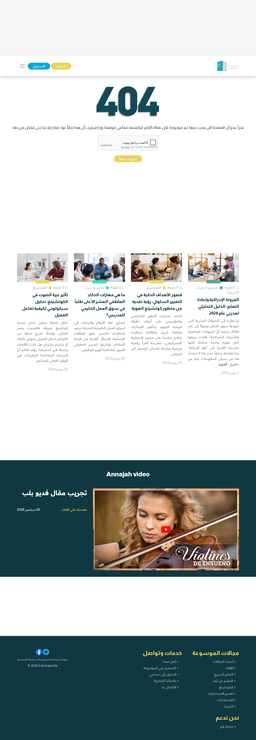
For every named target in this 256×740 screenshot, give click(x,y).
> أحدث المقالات (224, 662)
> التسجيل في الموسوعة (161, 668)
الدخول (61, 66)
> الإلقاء (231, 668)
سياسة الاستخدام (26, 659)
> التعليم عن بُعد (224, 681)
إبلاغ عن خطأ (128, 159)
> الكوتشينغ (227, 687)
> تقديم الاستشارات (222, 693)
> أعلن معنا (171, 662)
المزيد (222, 364)
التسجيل (39, 66)
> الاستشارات (226, 700)
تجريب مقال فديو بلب (54, 493)
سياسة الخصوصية (49, 659)
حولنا (64, 659)
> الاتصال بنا (170, 687)
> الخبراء (230, 706)
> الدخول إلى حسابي (164, 674)
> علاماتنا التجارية (166, 681)
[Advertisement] (128, 28)
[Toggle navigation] (22, 66)
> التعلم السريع (225, 674)
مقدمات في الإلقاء (74, 510)
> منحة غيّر (228, 726)
